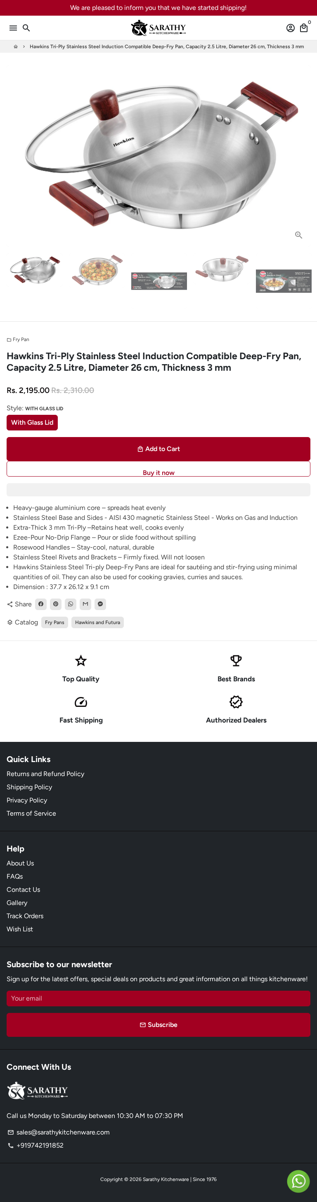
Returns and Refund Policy (45, 774)
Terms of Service (31, 813)
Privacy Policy (27, 800)
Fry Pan (18, 339)
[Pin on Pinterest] (56, 604)
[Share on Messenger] (100, 604)
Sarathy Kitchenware (166, 1179)
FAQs (15, 876)
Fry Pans (54, 622)
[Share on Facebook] (41, 604)
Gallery (17, 903)
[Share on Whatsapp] (70, 604)
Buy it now (159, 473)
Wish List (20, 929)
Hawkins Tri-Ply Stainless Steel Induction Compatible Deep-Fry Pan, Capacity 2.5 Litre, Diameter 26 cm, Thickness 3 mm (167, 46)
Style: (35, 408)
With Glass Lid (32, 422)
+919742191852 (35, 1145)
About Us (20, 863)
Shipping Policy (29, 787)
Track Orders (25, 916)
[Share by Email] (85, 604)
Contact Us (23, 889)
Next (302, 156)
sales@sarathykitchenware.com (58, 1132)
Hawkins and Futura (97, 622)
